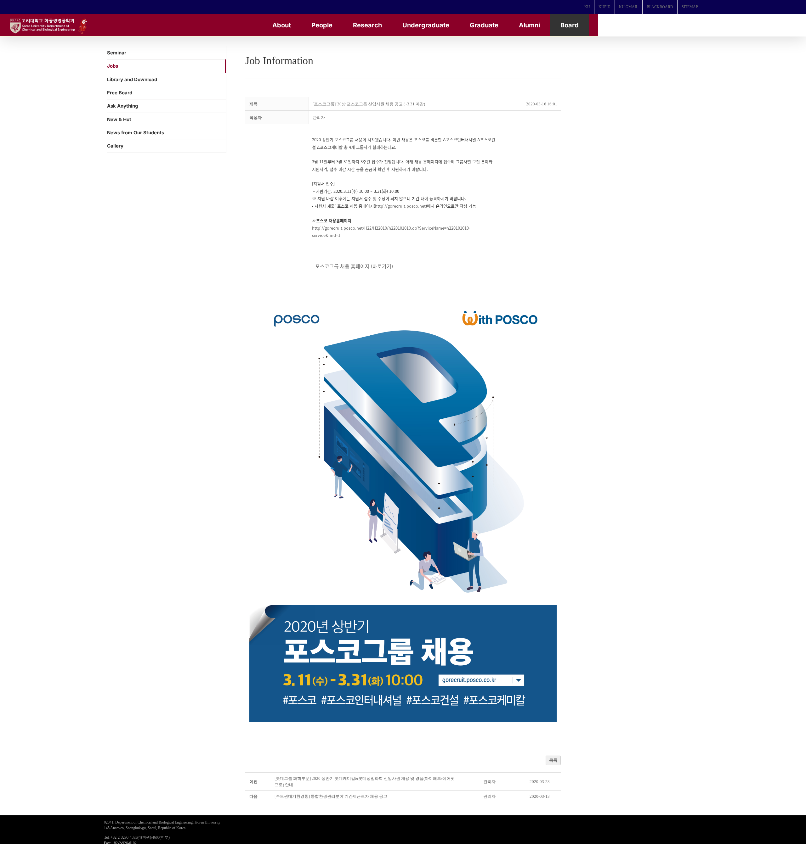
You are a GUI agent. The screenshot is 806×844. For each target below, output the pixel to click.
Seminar (116, 53)
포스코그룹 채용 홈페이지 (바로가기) (354, 266)
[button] (319, 117)
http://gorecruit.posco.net (400, 206)
